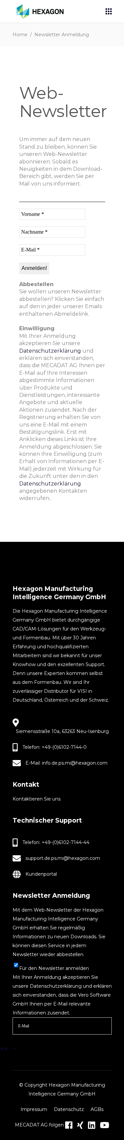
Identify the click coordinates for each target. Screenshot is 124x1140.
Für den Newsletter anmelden (54, 968)
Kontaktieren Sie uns (37, 799)
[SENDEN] (23, 1040)
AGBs (97, 1109)
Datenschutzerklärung (50, 351)
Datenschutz (69, 1109)
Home (20, 35)
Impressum (34, 1109)
